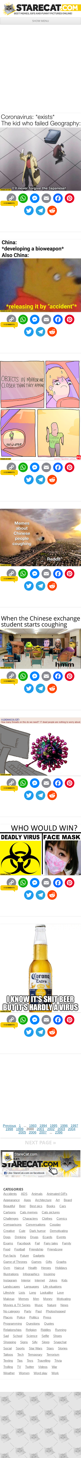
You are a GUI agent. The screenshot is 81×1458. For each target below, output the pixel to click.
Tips (20, 1360)
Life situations (52, 1286)
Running (60, 1330)
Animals (37, 1194)
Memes (23, 1299)
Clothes (47, 1218)
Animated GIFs (57, 1194)
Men (36, 1299)
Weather (9, 1373)
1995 (53, 1126)
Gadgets (39, 1255)
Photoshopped (55, 1311)
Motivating (64, 1299)
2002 (51, 1129)
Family (66, 1243)
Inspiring (49, 1274)
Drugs (34, 1237)
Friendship (36, 1249)
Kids (64, 1280)
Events (61, 1237)
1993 (33, 1126)
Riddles (46, 1330)
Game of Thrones (15, 1262)
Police (21, 1317)
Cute (22, 1231)
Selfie (45, 1336)
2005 (22, 1132)
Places (8, 1317)
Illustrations (11, 1274)
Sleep (45, 1342)
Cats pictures (51, 1212)
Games (36, 1262)
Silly (35, 1342)
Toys (30, 1360)
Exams (8, 1243)
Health (32, 1268)
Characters (30, 1218)
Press (47, 1317)
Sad (6, 1336)
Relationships (12, 1330)
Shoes (57, 1336)
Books (51, 1206)
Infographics (31, 1274)
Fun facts (9, 1255)
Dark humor (37, 1231)
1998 (9, 1129)
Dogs (7, 1237)
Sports (20, 1348)
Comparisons (12, 1224)
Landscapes (11, 1286)
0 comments (9, 203)
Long (32, 1292)
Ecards (47, 1237)
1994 (43, 1126)
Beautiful (9, 1206)
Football (19, 1249)
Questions (33, 1323)
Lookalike (46, 1292)
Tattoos (8, 1354)
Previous (9, 1126)
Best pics (36, 1206)
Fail (37, 1243)
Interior (26, 1280)
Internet (40, 1280)
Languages (31, 1286)
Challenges (10, 1218)
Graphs (61, 1262)
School (17, 1336)
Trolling (8, 1367)
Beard (68, 1200)
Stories (63, 1348)
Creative (9, 1231)
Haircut (19, 1268)
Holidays (61, 1268)
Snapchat (60, 1342)
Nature (51, 1305)
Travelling (43, 1360)
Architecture (43, 1200)
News (64, 1305)
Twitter (29, 1367)
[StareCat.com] (40, 8)
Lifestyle (9, 1292)
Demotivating (59, 1231)
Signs (24, 1342)
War (54, 1367)
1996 (64, 1126)
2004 (71, 1129)
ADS (24, 1194)
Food (6, 1249)
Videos (43, 1367)
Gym (6, 1268)
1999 (19, 1129)
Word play (40, 1373)
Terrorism (53, 1354)
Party (27, 1311)
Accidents (10, 1194)
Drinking (20, 1237)
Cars (62, 1206)
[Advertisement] (40, 67)
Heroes (46, 1268)
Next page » (40, 1142)
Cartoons (9, 1212)
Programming (12, 1323)
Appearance (11, 1200)
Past (39, 1311)
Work (55, 1373)
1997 (74, 1126)
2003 (61, 1129)
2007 (43, 1132)
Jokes (53, 1280)
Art (58, 1200)
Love (60, 1292)
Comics (61, 1218)
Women (24, 1373)
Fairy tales (51, 1243)
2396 (59, 1132)
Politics (34, 1317)
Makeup (8, 1299)
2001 (40, 1129)
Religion (31, 1330)
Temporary (35, 1354)
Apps (27, 1200)
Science (31, 1336)
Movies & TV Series (17, 1305)
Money (48, 1299)
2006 (32, 1132)
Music (39, 1305)
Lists (22, 1292)
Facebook (24, 1243)
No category (11, 1311)
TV (19, 1367)
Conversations (35, 1224)
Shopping (9, 1342)
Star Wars (35, 1348)
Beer (22, 1206)
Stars (50, 1348)
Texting (8, 1360)
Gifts (49, 1262)
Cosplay (55, 1224)
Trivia (58, 1360)
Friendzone (55, 1249)
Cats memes (29, 1212)
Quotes (49, 1323)
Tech (20, 1354)
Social (7, 1348)
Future (24, 1255)
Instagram (10, 1280)
